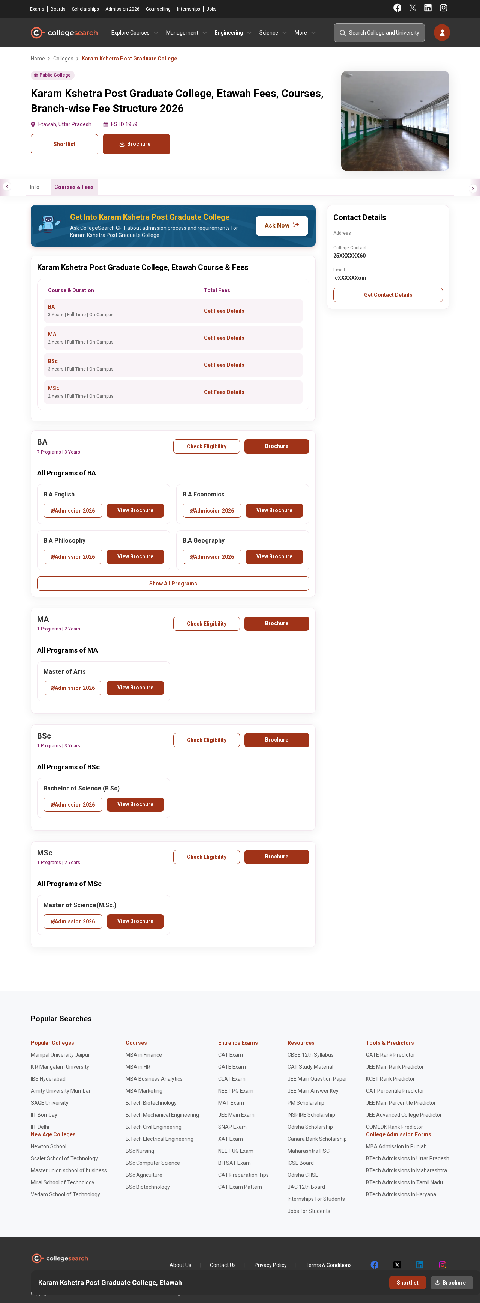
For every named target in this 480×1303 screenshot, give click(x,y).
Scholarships (85, 9)
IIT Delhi (40, 1127)
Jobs (212, 9)
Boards (58, 9)
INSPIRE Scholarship (311, 1115)
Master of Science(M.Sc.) (80, 905)
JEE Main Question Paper (317, 1079)
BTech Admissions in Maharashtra (406, 1170)
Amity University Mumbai (60, 1091)
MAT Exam (231, 1103)
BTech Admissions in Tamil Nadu (404, 1182)
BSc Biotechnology (148, 1187)
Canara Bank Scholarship (317, 1139)
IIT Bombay (44, 1115)
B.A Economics (204, 494)
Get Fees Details (224, 311)
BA (51, 307)
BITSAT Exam (234, 1163)
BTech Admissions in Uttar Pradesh (407, 1158)
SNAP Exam (232, 1127)
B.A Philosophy (65, 540)
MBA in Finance (144, 1055)
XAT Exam (230, 1139)
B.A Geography (204, 540)
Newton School (48, 1146)
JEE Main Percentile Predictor (401, 1103)
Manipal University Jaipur (60, 1055)
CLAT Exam (232, 1079)
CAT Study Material (310, 1067)
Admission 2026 (122, 9)
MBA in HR (138, 1067)
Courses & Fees (74, 187)
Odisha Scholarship (310, 1127)
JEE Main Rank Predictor (395, 1067)
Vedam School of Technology (65, 1194)
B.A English (59, 494)
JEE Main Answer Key (313, 1091)
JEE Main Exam (236, 1115)
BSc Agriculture (144, 1175)
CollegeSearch (64, 33)
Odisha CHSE (303, 1175)
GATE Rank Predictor (390, 1055)
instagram (442, 1265)
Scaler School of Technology (64, 1158)
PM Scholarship (306, 1103)
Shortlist (64, 144)
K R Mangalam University (60, 1067)
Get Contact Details (388, 295)
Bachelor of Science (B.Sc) (82, 788)
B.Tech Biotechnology (151, 1103)
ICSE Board (301, 1163)
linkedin (419, 1265)
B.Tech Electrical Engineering (160, 1139)
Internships (188, 9)
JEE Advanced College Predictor (404, 1115)
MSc (53, 388)
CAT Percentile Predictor (395, 1091)
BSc (53, 361)
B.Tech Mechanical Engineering (162, 1115)
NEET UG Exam (236, 1151)
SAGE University (50, 1103)
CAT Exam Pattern (240, 1187)
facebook (374, 1265)
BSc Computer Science (153, 1163)
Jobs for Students (309, 1211)
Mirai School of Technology (62, 1182)
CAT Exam (230, 1055)
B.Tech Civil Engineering (154, 1127)
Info (34, 187)
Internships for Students (316, 1199)
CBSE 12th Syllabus (311, 1055)
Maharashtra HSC (309, 1151)
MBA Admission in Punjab (396, 1146)
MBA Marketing (144, 1091)
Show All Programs (173, 584)
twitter (397, 1265)
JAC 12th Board (306, 1187)
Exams (37, 9)
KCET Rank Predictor (390, 1079)
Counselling (158, 9)
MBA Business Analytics (154, 1079)
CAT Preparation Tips (243, 1175)
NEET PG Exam (236, 1091)
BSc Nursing (140, 1151)
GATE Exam (232, 1067)
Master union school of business (69, 1170)
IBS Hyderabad (48, 1079)
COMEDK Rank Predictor (394, 1127)
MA (52, 334)
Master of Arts (65, 671)
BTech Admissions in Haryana (401, 1194)
